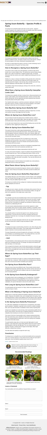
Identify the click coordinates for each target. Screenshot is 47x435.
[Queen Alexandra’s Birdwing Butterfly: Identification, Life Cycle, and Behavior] (14, 380)
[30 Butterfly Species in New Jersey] (32, 380)
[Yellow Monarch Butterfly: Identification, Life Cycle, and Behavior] (14, 365)
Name (6, 403)
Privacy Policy (22, 425)
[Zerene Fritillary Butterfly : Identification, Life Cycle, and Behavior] (32, 365)
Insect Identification (31, 425)
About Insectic (14, 425)
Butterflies (6, 341)
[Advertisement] (23, 12)
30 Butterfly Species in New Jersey (33, 382)
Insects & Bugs (40, 2)
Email (6, 408)
